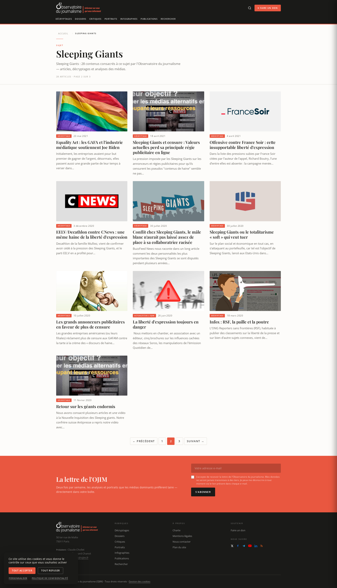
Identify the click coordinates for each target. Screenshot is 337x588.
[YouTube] (250, 545)
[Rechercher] (250, 8)
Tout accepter (22, 570)
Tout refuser (50, 570)
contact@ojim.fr (79, 557)
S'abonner (203, 492)
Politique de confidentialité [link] (50, 578)
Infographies (128, 18)
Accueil (63, 33)
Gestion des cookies (139, 581)
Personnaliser (18, 578)
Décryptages (64, 18)
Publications (149, 18)
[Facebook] (237, 546)
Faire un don (238, 530)
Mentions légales (182, 536)
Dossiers (80, 18)
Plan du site (179, 547)
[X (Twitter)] (232, 546)
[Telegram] (243, 546)
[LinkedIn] (256, 546)
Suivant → (195, 441)
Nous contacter (182, 541)
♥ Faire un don (268, 7)
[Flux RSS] (261, 546)
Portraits (111, 18)
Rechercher (168, 18)
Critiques (95, 18)
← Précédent (144, 441)
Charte (176, 530)
